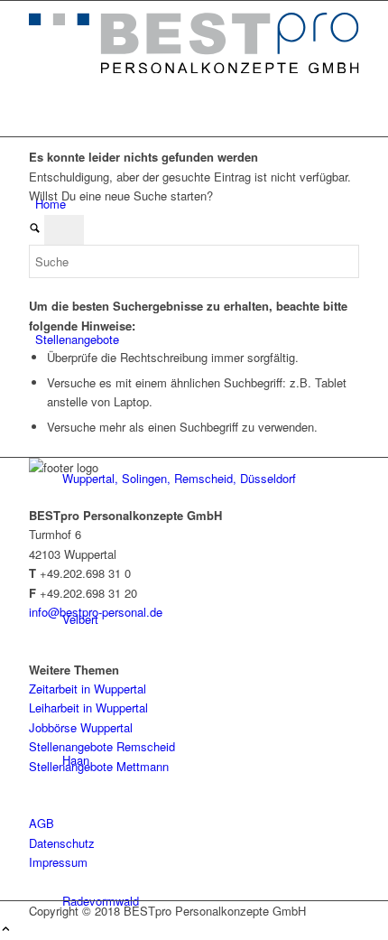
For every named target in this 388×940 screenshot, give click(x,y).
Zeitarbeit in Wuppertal (87, 688)
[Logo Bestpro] (193, 68)
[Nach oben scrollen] (6, 929)
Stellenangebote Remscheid (102, 746)
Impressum (58, 861)
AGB (41, 823)
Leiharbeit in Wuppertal (88, 707)
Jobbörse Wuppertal (81, 727)
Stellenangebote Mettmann (99, 766)
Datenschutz (62, 843)
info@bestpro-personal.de (95, 611)
